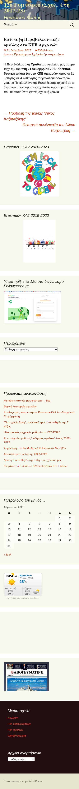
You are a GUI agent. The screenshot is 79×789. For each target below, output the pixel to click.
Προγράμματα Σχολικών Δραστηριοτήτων (39, 54)
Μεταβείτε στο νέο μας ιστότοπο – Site (27, 400)
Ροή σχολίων (15, 729)
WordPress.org (17, 735)
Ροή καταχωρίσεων (19, 723)
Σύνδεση (13, 717)
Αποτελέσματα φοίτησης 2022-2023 (25, 454)
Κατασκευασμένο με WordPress (23, 781)
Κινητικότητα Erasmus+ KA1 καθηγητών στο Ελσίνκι (35, 466)
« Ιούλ (7, 554)
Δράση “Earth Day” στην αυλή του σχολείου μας (33, 460)
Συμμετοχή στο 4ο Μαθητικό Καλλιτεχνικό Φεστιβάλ (35, 448)
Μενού (8, 24)
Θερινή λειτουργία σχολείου (20, 406)
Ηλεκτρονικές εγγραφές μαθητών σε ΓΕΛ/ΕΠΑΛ (32, 432)
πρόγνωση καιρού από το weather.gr (23, 598)
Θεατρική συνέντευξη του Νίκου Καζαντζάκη (48, 128)
